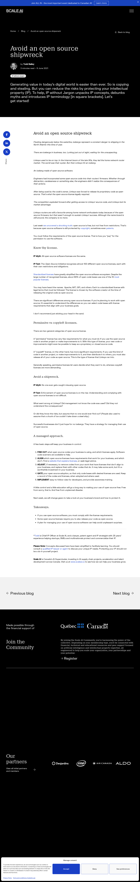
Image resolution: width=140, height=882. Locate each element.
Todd (36, 535)
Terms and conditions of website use (24, 878)
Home (13, 31)
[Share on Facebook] (6, 134)
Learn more (101, 3)
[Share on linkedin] (6, 143)
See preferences (123, 869)
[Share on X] (6, 151)
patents (109, 228)
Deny (95, 869)
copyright (85, 228)
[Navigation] (131, 11)
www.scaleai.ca (78, 561)
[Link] (17, 11)
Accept (66, 869)
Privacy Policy (7, 878)
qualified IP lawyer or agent (55, 548)
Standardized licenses (43, 274)
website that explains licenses (63, 461)
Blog (23, 31)
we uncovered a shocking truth (57, 225)
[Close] (138, 2)
